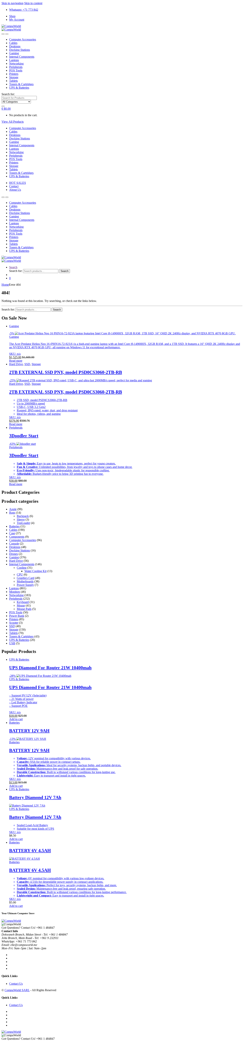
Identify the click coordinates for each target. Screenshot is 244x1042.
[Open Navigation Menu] (3, 34)
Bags (12, 512)
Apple (13, 509)
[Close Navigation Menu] (6, 34)
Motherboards (25, 581)
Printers (13, 73)
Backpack (23, 516)
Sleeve (21, 519)
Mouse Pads (24, 609)
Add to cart (16, 719)
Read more (15, 360)
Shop (12, 16)
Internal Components (21, 56)
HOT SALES (17, 182)
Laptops (14, 60)
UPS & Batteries (19, 87)
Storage (13, 77)
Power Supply (25, 584)
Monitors (14, 591)
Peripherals (15, 67)
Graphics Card (25, 578)
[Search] (3, 106)
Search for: (8, 94)
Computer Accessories (22, 39)
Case (12, 533)
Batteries (14, 526)
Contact (13, 186)
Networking (16, 63)
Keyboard (23, 602)
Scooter (13, 622)
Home (5, 284)
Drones (13, 553)
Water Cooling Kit (35, 571)
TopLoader (23, 523)
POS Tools (15, 70)
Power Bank (16, 615)
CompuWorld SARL (17, 990)
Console (14, 543)
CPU (20, 574)
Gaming (14, 53)
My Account (16, 19)
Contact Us (16, 983)
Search (13, 267)
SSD (27, 364)
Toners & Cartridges (21, 84)
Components (16, 536)
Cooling (21, 567)
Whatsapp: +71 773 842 (23, 9)
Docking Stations (19, 49)
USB (12, 643)
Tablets (13, 80)
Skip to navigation (12, 3)
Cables (13, 43)
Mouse (21, 605)
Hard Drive (16, 364)
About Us (15, 189)
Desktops (14, 46)
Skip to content (33, 3)
